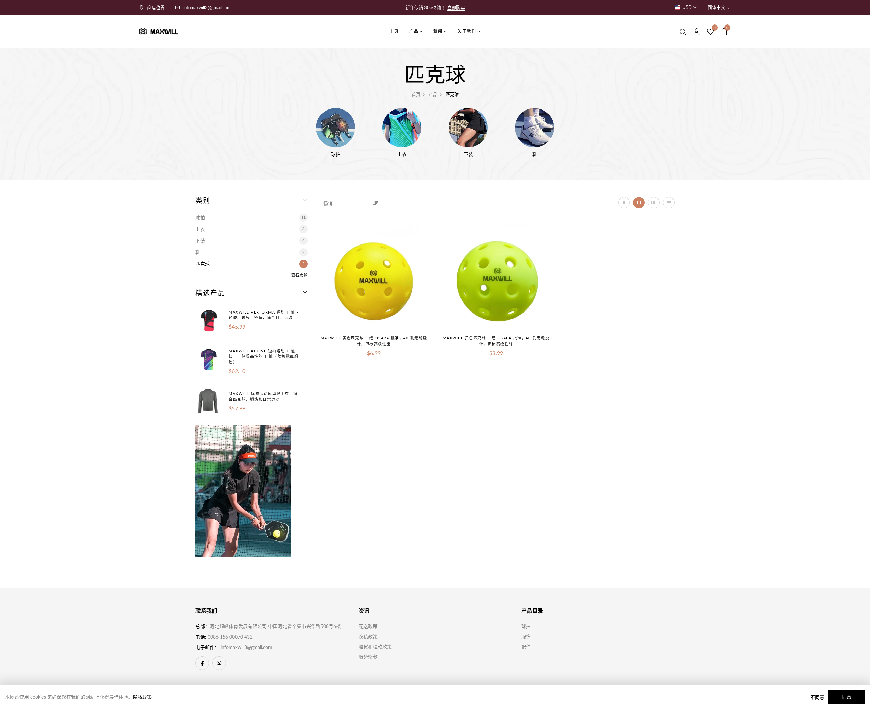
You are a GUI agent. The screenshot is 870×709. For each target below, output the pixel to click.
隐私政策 (368, 636)
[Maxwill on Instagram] (219, 663)
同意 (846, 697)
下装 (249, 240)
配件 (526, 646)
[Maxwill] (243, 490)
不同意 (817, 697)
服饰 (526, 636)
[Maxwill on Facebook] (202, 663)
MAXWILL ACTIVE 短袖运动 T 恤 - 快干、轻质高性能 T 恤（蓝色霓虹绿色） (264, 356)
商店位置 (156, 7)
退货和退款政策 (375, 646)
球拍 (250, 217)
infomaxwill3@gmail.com (207, 7)
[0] (710, 32)
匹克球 (249, 264)
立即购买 (456, 7)
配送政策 (368, 626)
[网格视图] (624, 202)
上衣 (249, 229)
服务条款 (368, 656)
